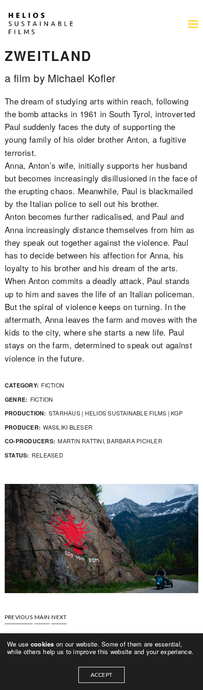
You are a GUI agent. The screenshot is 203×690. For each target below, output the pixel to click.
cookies (43, 643)
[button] (19, 617)
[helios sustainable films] (40, 23)
